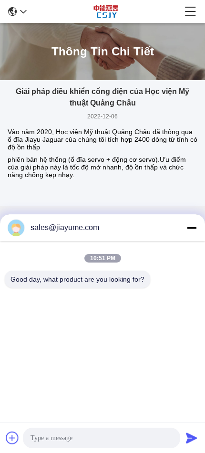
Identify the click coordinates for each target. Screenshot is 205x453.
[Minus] (191, 227)
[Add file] (12, 437)
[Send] (191, 437)
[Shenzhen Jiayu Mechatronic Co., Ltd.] (106, 11)
